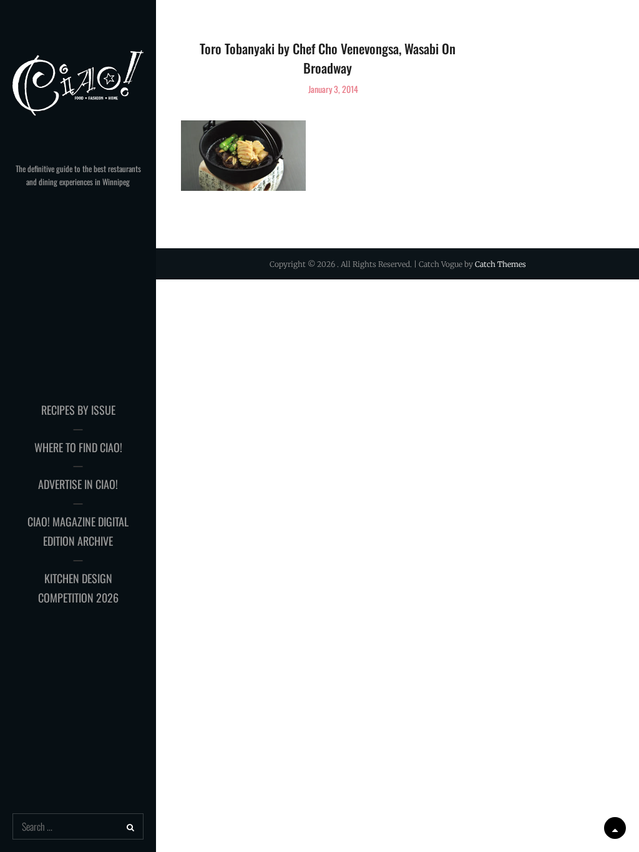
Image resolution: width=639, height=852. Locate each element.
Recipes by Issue (78, 410)
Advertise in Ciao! (78, 484)
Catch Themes (500, 264)
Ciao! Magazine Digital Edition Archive (78, 531)
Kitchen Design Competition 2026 (78, 588)
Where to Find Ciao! (78, 447)
